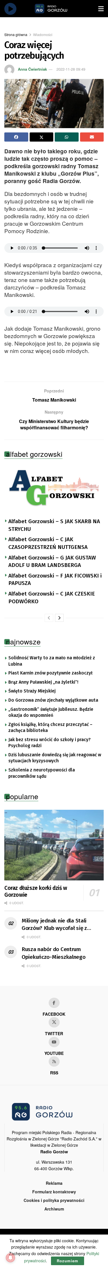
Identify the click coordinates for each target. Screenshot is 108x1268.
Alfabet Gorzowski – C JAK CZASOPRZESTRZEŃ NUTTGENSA (48, 543)
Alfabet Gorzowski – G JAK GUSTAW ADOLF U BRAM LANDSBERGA (52, 561)
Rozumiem (67, 1260)
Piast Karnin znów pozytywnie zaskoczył (50, 673)
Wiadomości (42, 34)
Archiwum (54, 1209)
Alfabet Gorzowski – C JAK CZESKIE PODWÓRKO (51, 597)
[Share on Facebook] (16, 137)
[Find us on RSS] (54, 1061)
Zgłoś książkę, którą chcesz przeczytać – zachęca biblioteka (50, 727)
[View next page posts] (59, 618)
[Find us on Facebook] (54, 1003)
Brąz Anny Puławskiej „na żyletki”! (43, 682)
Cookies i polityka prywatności (54, 1200)
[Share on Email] (92, 137)
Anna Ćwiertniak (32, 69)
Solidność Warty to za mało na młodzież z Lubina (51, 661)
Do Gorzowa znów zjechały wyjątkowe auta (53, 700)
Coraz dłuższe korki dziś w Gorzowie (35, 891)
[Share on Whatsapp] (67, 137)
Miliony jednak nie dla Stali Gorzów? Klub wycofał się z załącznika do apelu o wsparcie (59, 924)
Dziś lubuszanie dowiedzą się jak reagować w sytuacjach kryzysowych (54, 758)
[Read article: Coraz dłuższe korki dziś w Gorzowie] (54, 845)
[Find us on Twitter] (54, 1022)
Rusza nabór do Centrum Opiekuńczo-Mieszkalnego (54, 953)
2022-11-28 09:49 (70, 69)
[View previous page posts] (49, 618)
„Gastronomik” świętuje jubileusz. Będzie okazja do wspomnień (50, 712)
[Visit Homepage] (58, 8)
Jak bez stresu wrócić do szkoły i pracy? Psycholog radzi (49, 743)
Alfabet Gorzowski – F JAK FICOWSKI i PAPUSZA (55, 579)
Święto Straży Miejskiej (32, 691)
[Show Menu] (101, 8)
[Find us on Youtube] (54, 1042)
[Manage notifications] (10, 1257)
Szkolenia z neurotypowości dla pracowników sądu (41, 773)
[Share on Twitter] (42, 137)
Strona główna (15, 34)
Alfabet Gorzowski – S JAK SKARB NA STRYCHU (54, 525)
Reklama (54, 1183)
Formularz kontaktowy (54, 1191)
